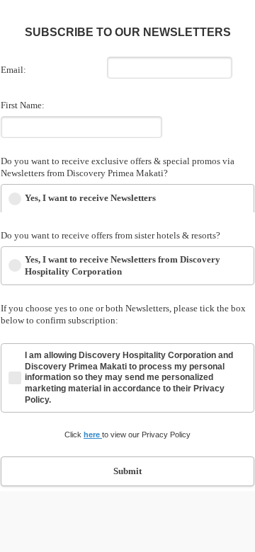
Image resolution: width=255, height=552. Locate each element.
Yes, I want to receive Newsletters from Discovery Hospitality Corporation (122, 265)
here (93, 434)
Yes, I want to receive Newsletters (90, 197)
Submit (127, 471)
